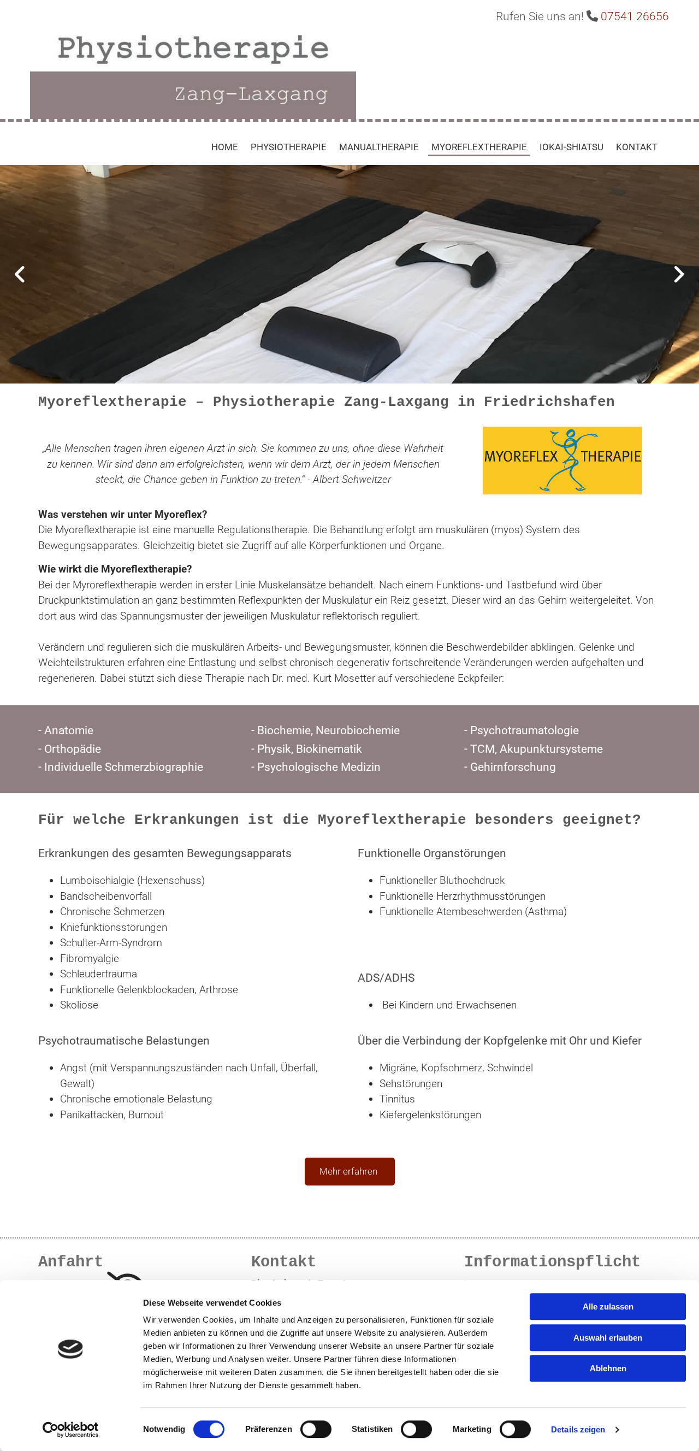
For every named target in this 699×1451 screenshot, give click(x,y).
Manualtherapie (379, 146)
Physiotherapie (289, 146)
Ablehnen (608, 1368)
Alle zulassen (608, 1306)
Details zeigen (578, 1429)
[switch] (315, 1429)
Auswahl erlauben (607, 1337)
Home (224, 146)
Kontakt (636, 146)
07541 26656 (635, 16)
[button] (350, 1171)
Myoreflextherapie (479, 146)
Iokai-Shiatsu (571, 146)
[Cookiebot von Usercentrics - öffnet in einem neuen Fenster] (71, 1429)
